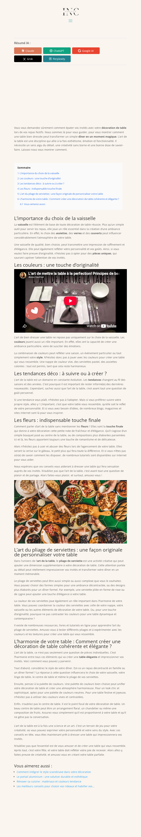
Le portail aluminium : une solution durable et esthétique (52, 776)
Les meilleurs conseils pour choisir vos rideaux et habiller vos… (55, 786)
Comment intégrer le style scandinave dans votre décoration (54, 772)
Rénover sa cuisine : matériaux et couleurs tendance (49, 781)
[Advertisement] (70, 94)
